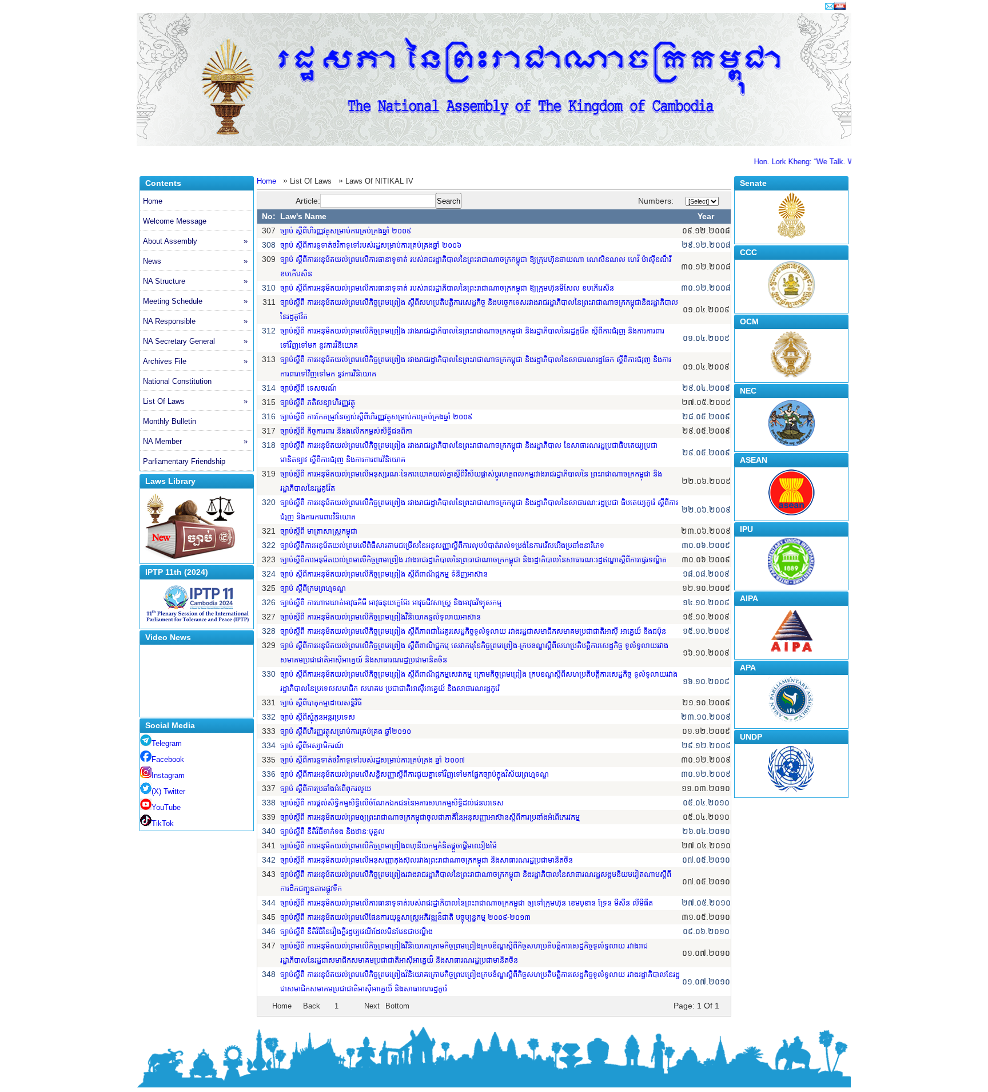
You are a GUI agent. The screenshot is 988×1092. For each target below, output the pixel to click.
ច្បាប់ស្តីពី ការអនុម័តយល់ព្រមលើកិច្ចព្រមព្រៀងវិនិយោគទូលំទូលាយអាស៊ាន (380, 617)
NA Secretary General (195, 341)
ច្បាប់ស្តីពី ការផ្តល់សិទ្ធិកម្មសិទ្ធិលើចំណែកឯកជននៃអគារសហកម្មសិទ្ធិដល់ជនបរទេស (392, 803)
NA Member (195, 441)
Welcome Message (174, 221)
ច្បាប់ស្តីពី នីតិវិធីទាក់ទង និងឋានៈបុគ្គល (332, 831)
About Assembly (195, 241)
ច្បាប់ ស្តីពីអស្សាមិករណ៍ (312, 745)
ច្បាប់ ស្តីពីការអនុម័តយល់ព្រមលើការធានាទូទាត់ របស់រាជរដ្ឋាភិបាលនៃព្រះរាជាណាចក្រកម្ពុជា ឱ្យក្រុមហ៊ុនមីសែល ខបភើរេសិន (447, 288)
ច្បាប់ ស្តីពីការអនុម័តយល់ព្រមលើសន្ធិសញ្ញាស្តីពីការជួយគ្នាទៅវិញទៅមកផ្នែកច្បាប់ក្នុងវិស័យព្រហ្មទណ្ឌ (414, 774)
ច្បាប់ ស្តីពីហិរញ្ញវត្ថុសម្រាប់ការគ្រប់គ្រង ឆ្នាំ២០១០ (345, 731)
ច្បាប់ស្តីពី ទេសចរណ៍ (308, 388)
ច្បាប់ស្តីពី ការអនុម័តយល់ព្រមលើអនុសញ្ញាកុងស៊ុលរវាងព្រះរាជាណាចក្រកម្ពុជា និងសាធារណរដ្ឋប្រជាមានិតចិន (426, 860)
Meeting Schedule (195, 301)
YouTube (166, 807)
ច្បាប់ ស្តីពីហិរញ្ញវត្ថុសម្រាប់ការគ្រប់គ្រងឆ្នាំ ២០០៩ (345, 231)
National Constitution (177, 381)
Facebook (168, 759)
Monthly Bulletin (169, 421)
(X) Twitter (168, 791)
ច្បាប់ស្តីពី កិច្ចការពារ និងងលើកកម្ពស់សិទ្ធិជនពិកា (346, 431)
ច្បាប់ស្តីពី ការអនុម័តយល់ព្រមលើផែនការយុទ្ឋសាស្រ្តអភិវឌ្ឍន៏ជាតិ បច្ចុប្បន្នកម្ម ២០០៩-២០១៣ (405, 917)
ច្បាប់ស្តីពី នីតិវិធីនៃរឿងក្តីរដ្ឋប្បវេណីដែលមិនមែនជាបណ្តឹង (356, 931)
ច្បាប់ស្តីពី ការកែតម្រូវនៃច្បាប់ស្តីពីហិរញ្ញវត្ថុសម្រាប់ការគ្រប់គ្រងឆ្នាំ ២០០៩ (376, 416)
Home (152, 201)
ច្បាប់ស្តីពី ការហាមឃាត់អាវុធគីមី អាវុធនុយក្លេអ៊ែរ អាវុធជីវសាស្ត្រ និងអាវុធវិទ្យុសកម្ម (390, 602)
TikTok (163, 823)
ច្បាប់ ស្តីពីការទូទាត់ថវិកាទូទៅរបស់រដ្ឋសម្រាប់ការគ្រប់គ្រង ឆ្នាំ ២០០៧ (372, 760)
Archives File (195, 361)
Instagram (168, 775)
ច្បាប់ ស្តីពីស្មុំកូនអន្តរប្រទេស (317, 717)
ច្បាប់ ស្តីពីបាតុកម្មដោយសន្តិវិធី (321, 702)
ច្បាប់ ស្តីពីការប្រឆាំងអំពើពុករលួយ (325, 788)
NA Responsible (195, 321)
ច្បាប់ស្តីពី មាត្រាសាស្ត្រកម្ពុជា (318, 531)
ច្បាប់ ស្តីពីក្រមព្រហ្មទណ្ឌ (313, 588)
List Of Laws (195, 401)
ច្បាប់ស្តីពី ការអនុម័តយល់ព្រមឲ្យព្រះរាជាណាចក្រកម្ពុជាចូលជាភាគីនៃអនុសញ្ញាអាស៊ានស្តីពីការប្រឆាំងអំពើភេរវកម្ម (430, 817)
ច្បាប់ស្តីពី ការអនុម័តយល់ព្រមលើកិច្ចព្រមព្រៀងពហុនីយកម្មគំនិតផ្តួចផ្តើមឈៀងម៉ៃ (388, 845)
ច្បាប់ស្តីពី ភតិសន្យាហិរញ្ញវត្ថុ (317, 402)
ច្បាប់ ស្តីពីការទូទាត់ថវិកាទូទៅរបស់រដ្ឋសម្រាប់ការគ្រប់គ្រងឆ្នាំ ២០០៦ (370, 245)
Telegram (167, 743)
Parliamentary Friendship (184, 461)
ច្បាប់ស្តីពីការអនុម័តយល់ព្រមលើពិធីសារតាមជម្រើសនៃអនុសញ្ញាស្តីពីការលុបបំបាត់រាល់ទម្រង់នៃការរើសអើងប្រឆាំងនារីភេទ (442, 545)
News (195, 261)
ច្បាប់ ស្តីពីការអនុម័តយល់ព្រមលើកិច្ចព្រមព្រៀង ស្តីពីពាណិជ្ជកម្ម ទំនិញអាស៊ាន (384, 574)
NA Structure (195, 281)
